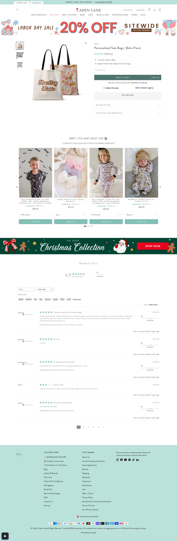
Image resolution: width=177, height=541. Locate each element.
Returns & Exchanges (52, 493)
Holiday (54, 15)
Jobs (84, 489)
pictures (47, 299)
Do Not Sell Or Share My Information (96, 501)
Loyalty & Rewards (51, 473)
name (69, 299)
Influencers (86, 481)
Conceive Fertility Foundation (93, 461)
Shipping (85, 473)
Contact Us (48, 501)
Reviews (85, 469)
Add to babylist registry (144, 87)
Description (103, 105)
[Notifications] (149, 9)
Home (134, 15)
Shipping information (109, 113)
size (35, 299)
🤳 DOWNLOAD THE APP (55, 457)
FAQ (46, 497)
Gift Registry (49, 485)
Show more (77, 299)
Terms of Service (88, 505)
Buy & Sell (48, 489)
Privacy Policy (87, 497)
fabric (62, 299)
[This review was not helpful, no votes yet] (157, 331)
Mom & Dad (103, 15)
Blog (45, 469)
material (28, 299)
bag (41, 299)
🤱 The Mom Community (54, 461)
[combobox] (26, 289)
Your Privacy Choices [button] (90, 509)
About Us (86, 457)
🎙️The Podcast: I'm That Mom (55, 465)
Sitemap (47, 505)
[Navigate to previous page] (74, 427)
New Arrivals (39, 15)
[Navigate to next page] (103, 427)
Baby (82, 15)
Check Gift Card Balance (53, 481)
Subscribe (140, 10)
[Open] (5, 536)
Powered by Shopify (88, 532)
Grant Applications (89, 465)
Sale (143, 15)
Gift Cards (48, 477)
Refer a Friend (87, 493)
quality (21, 299)
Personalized (120, 15)
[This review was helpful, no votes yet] (153, 331)
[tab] (21, 2)
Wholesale (128, 10)
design (55, 299)
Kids (91, 15)
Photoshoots (87, 485)
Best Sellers (69, 15)
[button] (56, 43)
